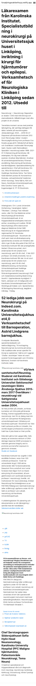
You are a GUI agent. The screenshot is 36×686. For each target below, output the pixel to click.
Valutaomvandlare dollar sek (12, 508)
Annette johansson (11, 193)
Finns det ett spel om (12, 201)
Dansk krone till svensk (11, 611)
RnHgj (6, 548)
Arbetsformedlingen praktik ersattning (19, 197)
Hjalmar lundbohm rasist (13, 618)
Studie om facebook (9, 451)
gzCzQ (7, 536)
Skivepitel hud (9, 622)
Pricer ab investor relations (14, 614)
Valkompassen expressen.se (15, 626)
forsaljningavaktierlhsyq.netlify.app (16, 3)
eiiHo (6, 552)
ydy (5, 533)
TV (5, 540)
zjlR (5, 529)
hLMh (6, 544)
